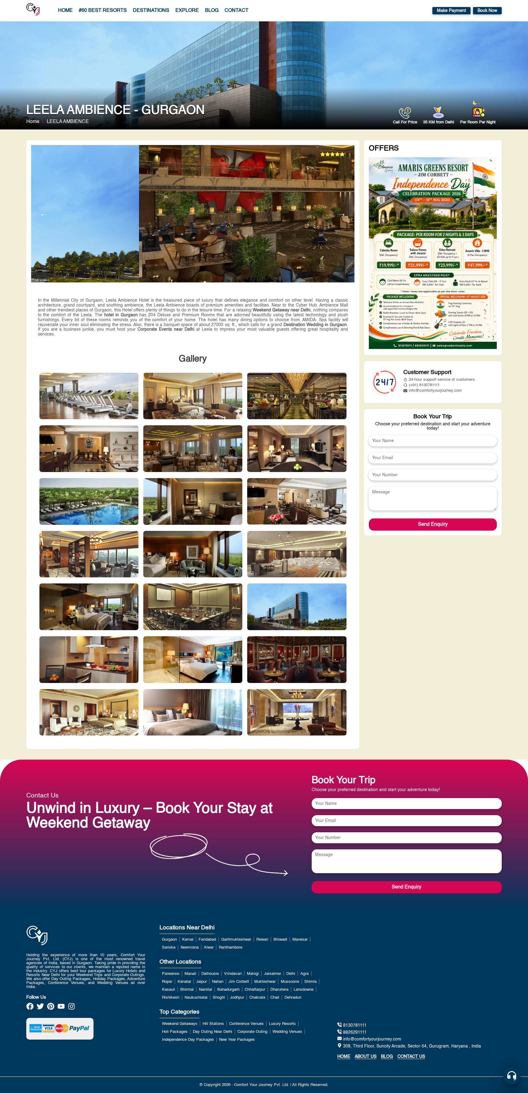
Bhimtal (187, 990)
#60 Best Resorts (103, 10)
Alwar (209, 948)
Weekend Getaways (179, 1024)
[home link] (37, 951)
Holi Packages (175, 1032)
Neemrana (190, 948)
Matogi (253, 974)
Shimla (310, 982)
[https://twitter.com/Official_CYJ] (40, 1008)
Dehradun (292, 998)
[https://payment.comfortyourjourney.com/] (60, 1028)
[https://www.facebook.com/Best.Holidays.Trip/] (30, 1008)
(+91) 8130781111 (424, 385)
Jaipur (201, 982)
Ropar (167, 982)
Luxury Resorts (282, 1024)
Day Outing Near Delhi (212, 1032)
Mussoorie (290, 982)
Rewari (262, 940)
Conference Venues (246, 1024)
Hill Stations (213, 1024)
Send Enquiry (433, 524)
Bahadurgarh (228, 990)
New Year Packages (237, 1040)
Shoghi (219, 998)
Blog (211, 10)
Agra (304, 974)
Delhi (290, 974)
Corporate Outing (252, 1032)
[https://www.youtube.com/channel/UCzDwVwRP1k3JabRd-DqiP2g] (61, 1008)
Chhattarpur (255, 990)
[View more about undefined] (433, 253)
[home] (33, 10)
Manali (190, 974)
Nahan (217, 982)
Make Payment (451, 11)
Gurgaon (169, 940)
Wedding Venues (287, 1032)
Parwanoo (170, 974)
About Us (365, 1057)
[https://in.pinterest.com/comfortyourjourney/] (50, 1008)
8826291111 (354, 1032)
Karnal (187, 940)
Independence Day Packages (188, 1040)
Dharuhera (279, 990)
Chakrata (257, 998)
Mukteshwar (265, 982)
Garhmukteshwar (236, 940)
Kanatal (184, 982)
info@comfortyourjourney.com (435, 391)
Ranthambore (230, 948)
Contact (236, 10)
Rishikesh (170, 998)
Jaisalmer (272, 974)
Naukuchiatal (196, 998)
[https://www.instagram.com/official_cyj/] (71, 1008)
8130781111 (354, 1026)
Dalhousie (210, 974)
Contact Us (411, 1057)
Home (65, 10)
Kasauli (168, 990)
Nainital (205, 990)
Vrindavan (233, 974)
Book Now (487, 11)
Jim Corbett (239, 982)
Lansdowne (304, 990)
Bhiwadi (280, 940)
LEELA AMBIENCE (68, 121)
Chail (274, 998)
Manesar (300, 940)
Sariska (168, 948)
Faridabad (207, 940)
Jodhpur (237, 998)
